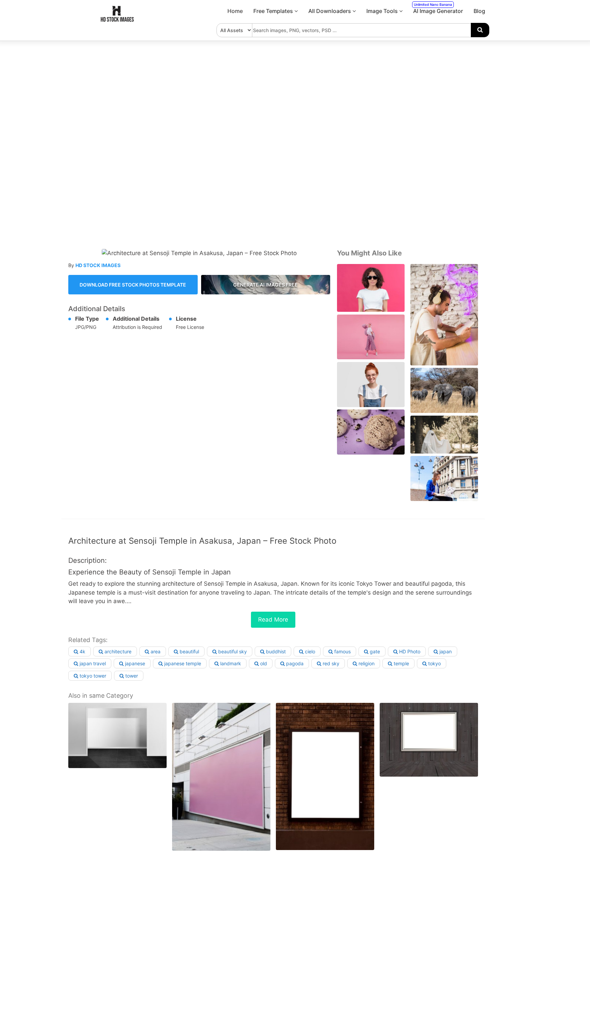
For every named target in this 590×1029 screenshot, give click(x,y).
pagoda (294, 663)
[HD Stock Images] (117, 20)
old (263, 663)
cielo (309, 651)
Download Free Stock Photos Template (133, 285)
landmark (230, 663)
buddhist (275, 651)
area (154, 651)
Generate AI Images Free (265, 285)
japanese (134, 663)
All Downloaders (330, 11)
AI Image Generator (438, 8)
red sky (330, 663)
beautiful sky (232, 651)
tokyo (434, 663)
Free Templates (273, 11)
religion (366, 663)
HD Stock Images (98, 265)
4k (81, 651)
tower (131, 676)
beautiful (188, 651)
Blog (479, 11)
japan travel (92, 663)
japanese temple (182, 663)
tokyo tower (92, 676)
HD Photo (409, 651)
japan (445, 651)
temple (400, 663)
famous (342, 651)
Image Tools (382, 11)
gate (374, 651)
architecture (117, 651)
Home (235, 11)
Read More (273, 619)
